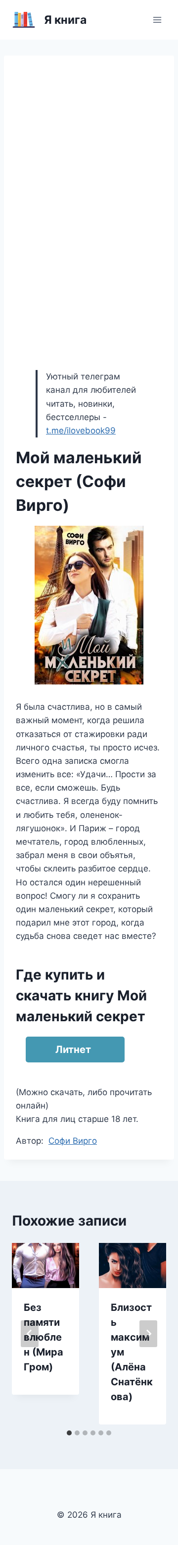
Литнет (73, 1049)
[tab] (69, 1432)
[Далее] (148, 1333)
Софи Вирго (72, 1141)
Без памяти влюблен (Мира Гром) (43, 1337)
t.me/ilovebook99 (81, 430)
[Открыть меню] (157, 19)
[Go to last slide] (30, 1333)
